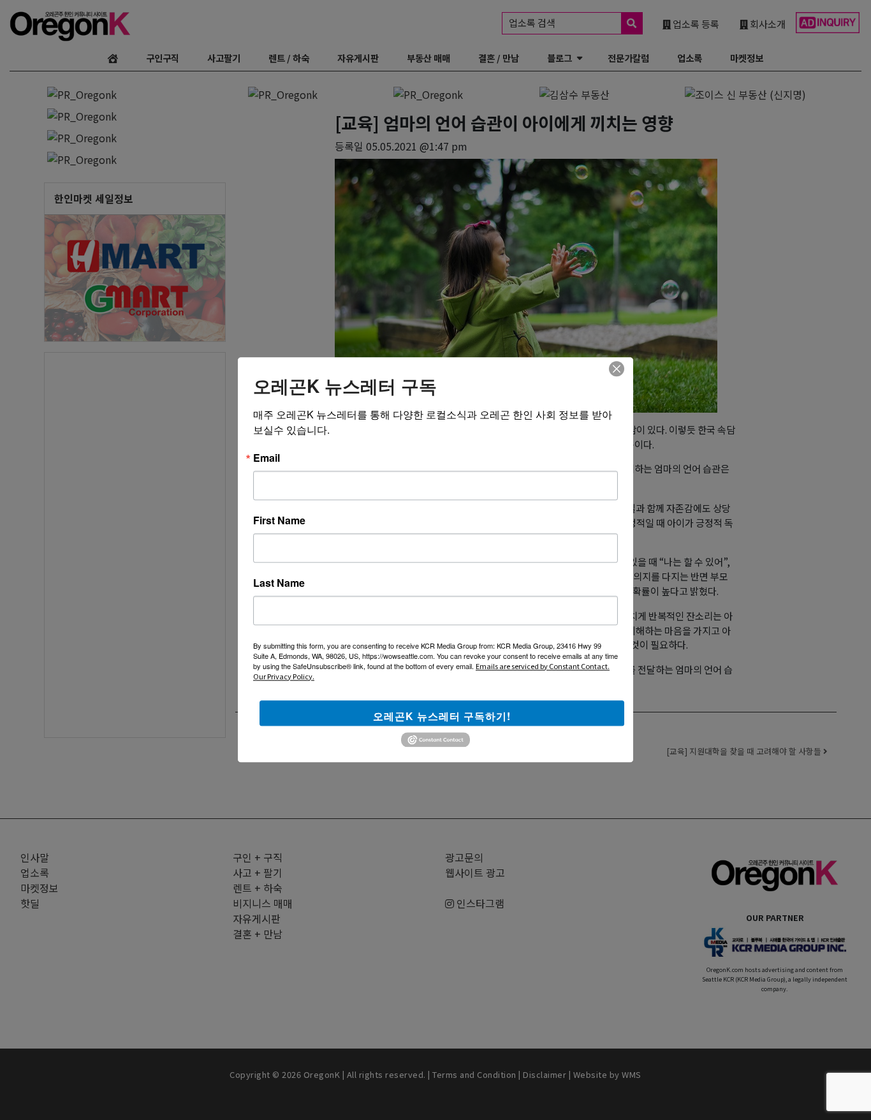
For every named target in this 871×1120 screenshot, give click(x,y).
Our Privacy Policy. (283, 676)
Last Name (279, 583)
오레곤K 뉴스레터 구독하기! (442, 716)
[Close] (616, 368)
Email (266, 458)
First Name (279, 520)
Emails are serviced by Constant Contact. (543, 666)
